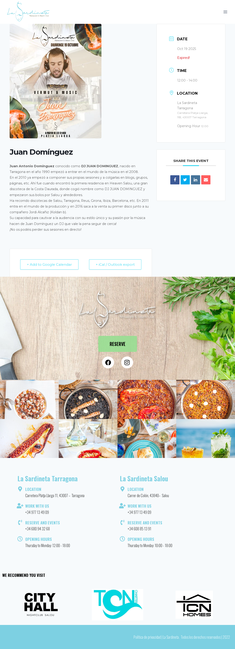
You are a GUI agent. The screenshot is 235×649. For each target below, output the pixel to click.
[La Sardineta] (28, 12)
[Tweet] (185, 179)
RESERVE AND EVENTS (42, 523)
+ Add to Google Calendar (49, 264)
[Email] (205, 179)
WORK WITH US (37, 506)
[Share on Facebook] (174, 179)
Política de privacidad (147, 637)
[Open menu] (225, 12)
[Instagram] (127, 362)
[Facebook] (108, 362)
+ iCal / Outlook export (115, 264)
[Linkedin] (195, 179)
